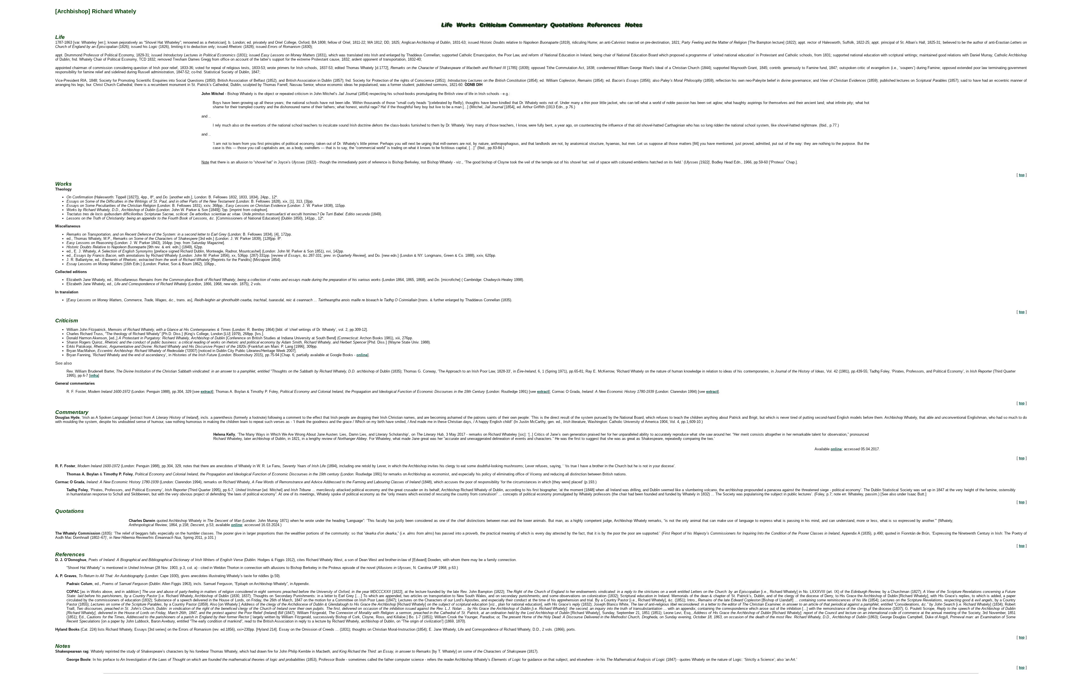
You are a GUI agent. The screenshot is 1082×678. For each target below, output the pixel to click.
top (1022, 175)
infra (94, 375)
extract (206, 391)
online (361, 355)
